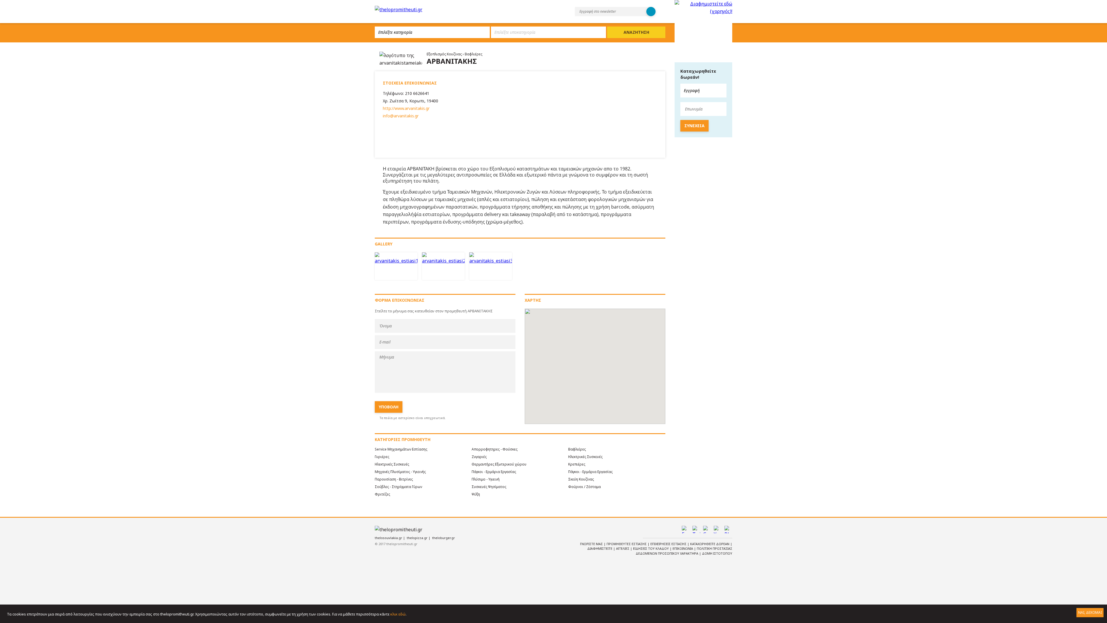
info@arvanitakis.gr (401, 116)
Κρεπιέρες (576, 464)
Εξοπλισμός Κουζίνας (445, 54)
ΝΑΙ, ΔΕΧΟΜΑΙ (1090, 612)
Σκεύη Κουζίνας (581, 479)
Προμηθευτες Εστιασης (627, 544)
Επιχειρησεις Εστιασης (668, 544)
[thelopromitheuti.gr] (398, 9)
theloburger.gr (443, 538)
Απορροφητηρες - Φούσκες (494, 449)
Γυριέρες (382, 456)
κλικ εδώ (398, 614)
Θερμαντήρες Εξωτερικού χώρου (499, 464)
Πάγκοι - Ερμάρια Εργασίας (494, 471)
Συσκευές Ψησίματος (489, 486)
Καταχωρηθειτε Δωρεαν (710, 544)
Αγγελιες (623, 548)
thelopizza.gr (417, 538)
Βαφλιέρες (473, 54)
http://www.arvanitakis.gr (406, 108)
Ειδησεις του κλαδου (651, 548)
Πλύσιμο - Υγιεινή (486, 479)
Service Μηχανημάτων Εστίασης (401, 449)
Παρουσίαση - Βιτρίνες (394, 479)
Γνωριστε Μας (592, 544)
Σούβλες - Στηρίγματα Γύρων (398, 486)
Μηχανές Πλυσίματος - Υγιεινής (400, 471)
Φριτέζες (382, 494)
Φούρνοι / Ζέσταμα (584, 486)
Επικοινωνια (683, 548)
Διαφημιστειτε (600, 548)
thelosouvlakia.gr (388, 538)
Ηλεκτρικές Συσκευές (585, 456)
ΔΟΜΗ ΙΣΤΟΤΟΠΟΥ (717, 553)
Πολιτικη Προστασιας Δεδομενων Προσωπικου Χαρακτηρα (684, 551)
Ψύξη (476, 494)
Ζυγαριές (479, 456)
